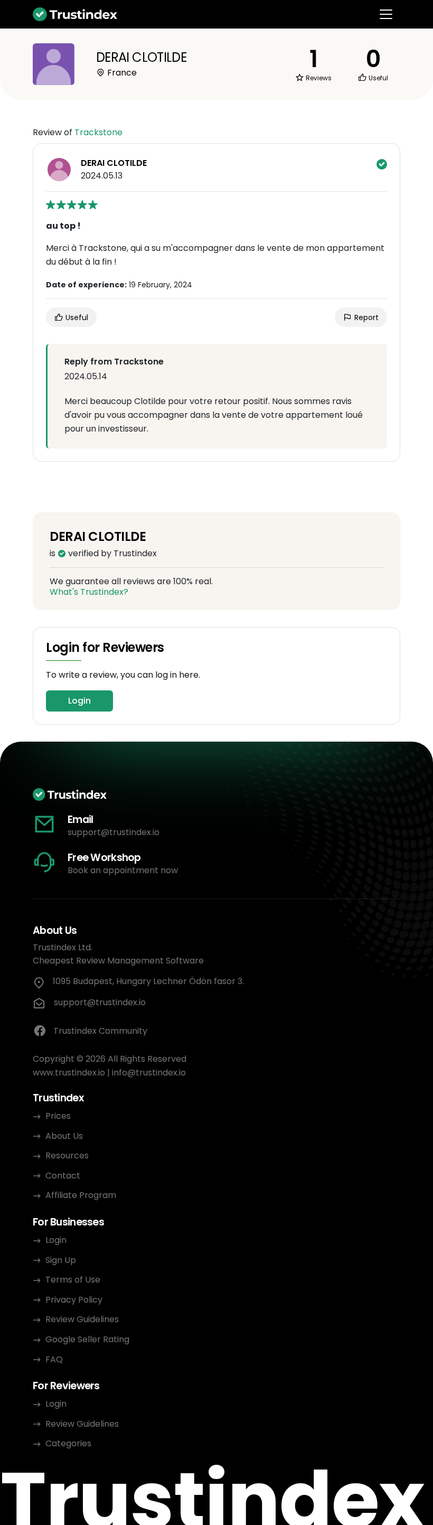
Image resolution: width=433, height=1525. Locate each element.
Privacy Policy (73, 1300)
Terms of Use (72, 1280)
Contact (62, 1176)
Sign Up (60, 1260)
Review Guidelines (82, 1319)
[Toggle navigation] (386, 14)
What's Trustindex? (89, 592)
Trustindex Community (100, 1031)
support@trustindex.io (113, 832)
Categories (68, 1443)
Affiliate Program (80, 1195)
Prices (58, 1116)
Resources (67, 1155)
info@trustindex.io (149, 1072)
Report (365, 317)
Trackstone (98, 132)
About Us (64, 1136)
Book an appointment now (123, 870)
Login (79, 701)
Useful (75, 317)
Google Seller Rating (87, 1339)
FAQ (54, 1359)
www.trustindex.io (69, 1072)
